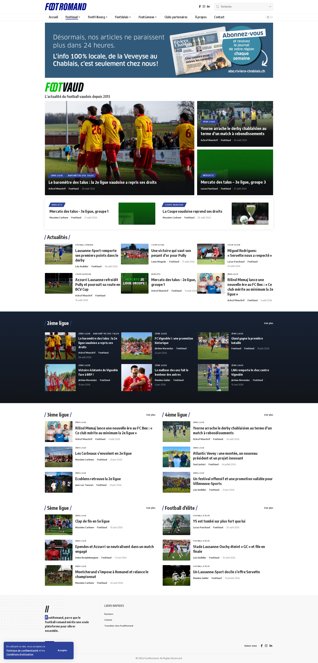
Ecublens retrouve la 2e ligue (98, 478)
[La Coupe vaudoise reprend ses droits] (250, 214)
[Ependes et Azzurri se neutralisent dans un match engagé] (59, 550)
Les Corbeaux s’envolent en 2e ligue (103, 453)
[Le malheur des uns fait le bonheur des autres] (136, 377)
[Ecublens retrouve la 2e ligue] (59, 482)
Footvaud (236, 348)
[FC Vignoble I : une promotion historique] (136, 345)
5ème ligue (58, 508)
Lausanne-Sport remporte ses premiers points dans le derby (96, 255)
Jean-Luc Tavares (84, 484)
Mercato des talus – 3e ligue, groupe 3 (233, 182)
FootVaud (74, 188)
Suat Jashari (199, 464)
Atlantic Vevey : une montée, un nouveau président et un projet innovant (225, 455)
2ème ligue (58, 323)
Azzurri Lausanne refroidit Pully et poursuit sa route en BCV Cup (97, 284)
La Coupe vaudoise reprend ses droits (192, 211)
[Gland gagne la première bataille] (213, 345)
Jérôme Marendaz (164, 348)
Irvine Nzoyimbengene (86, 557)
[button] (62, 650)
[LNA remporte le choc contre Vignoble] (213, 377)
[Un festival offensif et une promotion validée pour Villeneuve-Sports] (176, 482)
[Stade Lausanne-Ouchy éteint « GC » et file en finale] (176, 550)
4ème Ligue (209, 122)
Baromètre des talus (81, 175)
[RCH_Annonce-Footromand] (159, 50)
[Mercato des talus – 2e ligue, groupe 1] (135, 283)
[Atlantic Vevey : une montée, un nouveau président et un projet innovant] (176, 457)
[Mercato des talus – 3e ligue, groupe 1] (137, 214)
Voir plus (268, 323)
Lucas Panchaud (209, 188)
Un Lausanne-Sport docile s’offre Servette (226, 571)
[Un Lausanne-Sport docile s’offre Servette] (176, 575)
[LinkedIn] (208, 6)
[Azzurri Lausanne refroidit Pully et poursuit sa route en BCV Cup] (59, 283)
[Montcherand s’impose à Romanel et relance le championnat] (59, 575)
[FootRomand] (65, 6)
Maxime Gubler (162, 380)
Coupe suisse (157, 245)
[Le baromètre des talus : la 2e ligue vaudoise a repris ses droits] (119, 148)
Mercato (208, 175)
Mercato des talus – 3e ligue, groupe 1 (79, 211)
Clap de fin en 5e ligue (92, 521)
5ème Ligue (80, 516)
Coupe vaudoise (174, 205)
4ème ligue (176, 414)
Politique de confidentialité (22, 650)
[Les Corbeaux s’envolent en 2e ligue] (59, 457)
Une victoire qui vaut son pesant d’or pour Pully (171, 252)
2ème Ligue (57, 175)
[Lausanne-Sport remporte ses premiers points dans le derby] (59, 254)
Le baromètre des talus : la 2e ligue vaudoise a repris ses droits (103, 182)
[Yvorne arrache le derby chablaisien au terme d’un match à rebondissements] (176, 431)
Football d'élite (180, 508)
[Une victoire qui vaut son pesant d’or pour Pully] (135, 254)
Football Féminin (84, 245)
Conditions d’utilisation (19, 654)
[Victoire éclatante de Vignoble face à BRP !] (60, 377)
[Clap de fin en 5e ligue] (59, 524)
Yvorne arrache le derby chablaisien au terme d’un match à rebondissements (233, 131)
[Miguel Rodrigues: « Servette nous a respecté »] (211, 254)
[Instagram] (204, 6)
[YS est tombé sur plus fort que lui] (176, 524)
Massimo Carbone (59, 217)
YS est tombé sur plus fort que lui (219, 521)
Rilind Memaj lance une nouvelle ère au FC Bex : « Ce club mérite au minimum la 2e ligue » (250, 286)
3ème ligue (58, 414)
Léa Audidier (81, 266)
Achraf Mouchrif (57, 188)
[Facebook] (200, 6)
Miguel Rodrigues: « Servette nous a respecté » (249, 252)
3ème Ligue (232, 274)
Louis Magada (158, 261)
